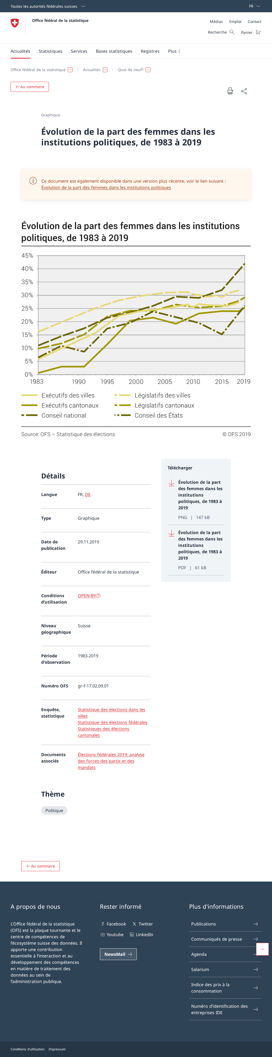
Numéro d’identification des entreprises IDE (219, 1009)
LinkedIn (144, 934)
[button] (20, 51)
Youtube (115, 934)
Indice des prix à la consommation (210, 988)
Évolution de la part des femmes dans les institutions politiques (106, 187)
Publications (203, 924)
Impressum (57, 1049)
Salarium (200, 969)
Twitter (146, 924)
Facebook (116, 924)
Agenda (199, 954)
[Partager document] (244, 91)
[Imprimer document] (230, 91)
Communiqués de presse (216, 939)
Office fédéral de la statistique (60, 20)
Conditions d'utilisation (27, 1049)
